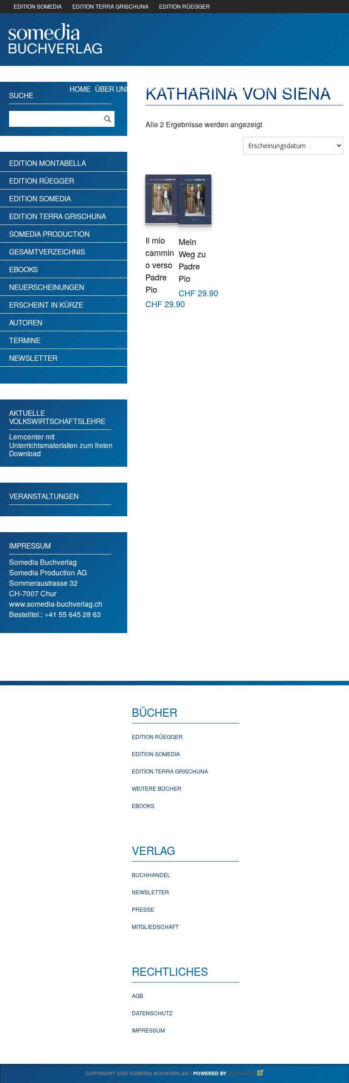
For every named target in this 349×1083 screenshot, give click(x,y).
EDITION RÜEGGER (184, 6)
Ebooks (23, 269)
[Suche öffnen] (230, 88)
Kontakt (204, 89)
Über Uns (112, 89)
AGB (137, 995)
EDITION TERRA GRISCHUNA (110, 6)
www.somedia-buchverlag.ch (55, 604)
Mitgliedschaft (155, 926)
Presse (143, 909)
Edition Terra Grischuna (57, 216)
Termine (24, 340)
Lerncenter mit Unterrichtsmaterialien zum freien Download (61, 444)
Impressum (148, 1030)
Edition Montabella (47, 163)
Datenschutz (152, 1013)
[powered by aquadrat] (246, 1073)
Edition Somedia (40, 198)
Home (80, 89)
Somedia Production (49, 234)
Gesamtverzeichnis (47, 251)
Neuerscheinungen (46, 287)
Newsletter (159, 89)
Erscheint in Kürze (46, 304)
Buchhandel (151, 874)
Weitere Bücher (156, 788)
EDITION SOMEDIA (38, 6)
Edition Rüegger (41, 180)
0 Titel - (299, 88)
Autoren (25, 322)
